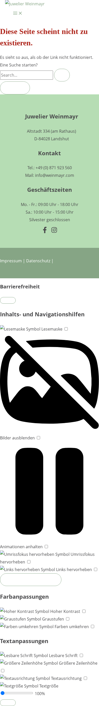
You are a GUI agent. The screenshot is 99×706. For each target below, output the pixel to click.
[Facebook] (45, 231)
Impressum (11, 261)
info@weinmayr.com (54, 175)
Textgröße (48, 686)
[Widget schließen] (8, 300)
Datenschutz (38, 261)
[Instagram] (54, 231)
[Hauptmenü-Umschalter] (17, 14)
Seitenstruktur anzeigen (31, 579)
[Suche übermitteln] (62, 75)
